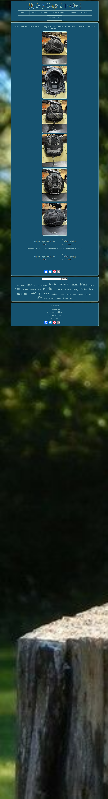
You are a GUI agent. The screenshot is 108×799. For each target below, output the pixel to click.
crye (17, 285)
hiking (74, 294)
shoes (23, 285)
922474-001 (22, 294)
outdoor (54, 294)
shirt (39, 290)
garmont (68, 294)
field (29, 284)
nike (39, 297)
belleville (82, 294)
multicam (62, 294)
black (83, 284)
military (35, 293)
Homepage (55, 306)
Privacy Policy (54, 312)
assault (25, 289)
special (44, 285)
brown (68, 289)
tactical (63, 284)
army (76, 289)
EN (52, 319)
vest (90, 294)
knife (71, 298)
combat (48, 289)
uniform (45, 298)
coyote (59, 289)
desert (91, 285)
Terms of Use (54, 315)
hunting (51, 298)
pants (65, 297)
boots (52, 284)
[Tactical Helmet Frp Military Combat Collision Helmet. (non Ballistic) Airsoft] (54, 48)
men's (46, 293)
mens (75, 284)
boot (91, 289)
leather (84, 289)
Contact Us (54, 309)
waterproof (36, 285)
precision (33, 290)
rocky (58, 298)
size (17, 289)
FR (57, 319)
